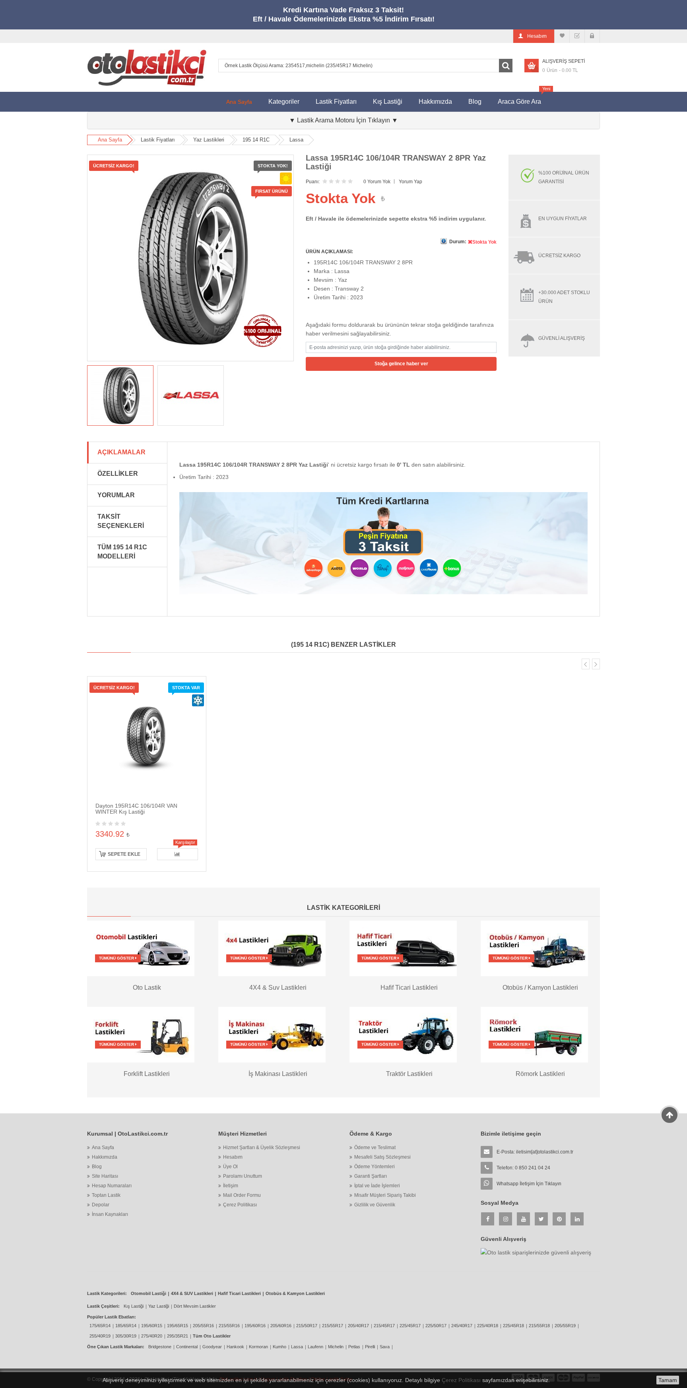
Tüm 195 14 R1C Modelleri (122, 552)
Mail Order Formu (242, 1195)
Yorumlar (116, 495)
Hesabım (233, 1157)
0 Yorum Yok (376, 181)
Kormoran (258, 1346)
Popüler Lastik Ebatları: (111, 1316)
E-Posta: (535, 1152)
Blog (474, 101)
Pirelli (370, 1346)
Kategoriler (283, 101)
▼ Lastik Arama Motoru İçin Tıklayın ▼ (343, 120)
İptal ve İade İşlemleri (377, 1185)
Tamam (667, 1380)
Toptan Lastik (106, 1195)
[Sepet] (577, 36)
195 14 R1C (256, 140)
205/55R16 (203, 1325)
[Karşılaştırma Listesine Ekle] (177, 854)
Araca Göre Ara (523, 98)
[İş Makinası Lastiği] (272, 1034)
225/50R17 (435, 1325)
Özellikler (117, 473)
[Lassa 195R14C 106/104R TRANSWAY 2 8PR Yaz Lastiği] (120, 395)
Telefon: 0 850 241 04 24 (523, 1168)
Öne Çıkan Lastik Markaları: (115, 1346)
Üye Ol (230, 1166)
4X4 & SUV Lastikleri (192, 1293)
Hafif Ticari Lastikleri (239, 1293)
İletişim (230, 1185)
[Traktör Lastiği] (403, 1034)
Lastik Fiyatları (336, 101)
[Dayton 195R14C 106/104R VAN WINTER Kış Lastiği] (146, 735)
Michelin (336, 1346)
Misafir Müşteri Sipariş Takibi (385, 1195)
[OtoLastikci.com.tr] (146, 67)
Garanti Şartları (370, 1176)
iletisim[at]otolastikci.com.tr (544, 1152)
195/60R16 (255, 1325)
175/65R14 (100, 1325)
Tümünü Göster (117, 958)
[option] (120, 395)
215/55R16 (229, 1325)
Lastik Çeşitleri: (103, 1306)
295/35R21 (177, 1336)
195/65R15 (177, 1325)
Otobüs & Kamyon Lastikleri (295, 1293)
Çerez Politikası (240, 1205)
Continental (187, 1346)
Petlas (354, 1346)
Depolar (100, 1205)
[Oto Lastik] (140, 947)
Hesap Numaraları (112, 1185)
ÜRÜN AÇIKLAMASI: (329, 251)
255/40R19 (100, 1336)
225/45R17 (410, 1325)
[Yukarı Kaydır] (669, 1115)
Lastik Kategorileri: (107, 1293)
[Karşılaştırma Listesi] (562, 36)
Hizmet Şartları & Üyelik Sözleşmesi (261, 1147)
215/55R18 (539, 1325)
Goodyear (212, 1346)
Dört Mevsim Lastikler (195, 1306)
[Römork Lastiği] (534, 1034)
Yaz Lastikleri (208, 140)
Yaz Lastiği (158, 1306)
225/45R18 (513, 1325)
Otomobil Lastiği (148, 1293)
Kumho (279, 1346)
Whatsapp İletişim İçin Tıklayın (529, 1183)
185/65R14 (125, 1325)
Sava (385, 1346)
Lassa (296, 140)
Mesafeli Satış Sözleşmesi (382, 1157)
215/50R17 (306, 1325)
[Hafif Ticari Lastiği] (403, 947)
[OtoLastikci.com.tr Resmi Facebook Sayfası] (488, 1219)
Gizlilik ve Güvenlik (374, 1205)
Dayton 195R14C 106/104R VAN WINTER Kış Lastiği (136, 809)
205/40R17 (358, 1325)
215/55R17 (332, 1325)
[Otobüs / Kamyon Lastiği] (534, 947)
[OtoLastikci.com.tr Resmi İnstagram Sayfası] (505, 1219)
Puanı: (313, 181)
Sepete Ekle (124, 854)
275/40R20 (151, 1336)
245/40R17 (461, 1325)
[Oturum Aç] (592, 36)
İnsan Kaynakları (110, 1214)
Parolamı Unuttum (242, 1176)
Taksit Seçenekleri (120, 521)
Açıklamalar (121, 452)
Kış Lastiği (387, 101)
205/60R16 (280, 1325)
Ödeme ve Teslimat (375, 1147)
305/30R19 (125, 1336)
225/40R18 (487, 1325)
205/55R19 (565, 1325)
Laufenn (315, 1346)
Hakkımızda (435, 101)
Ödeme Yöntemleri (374, 1166)
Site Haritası (105, 1176)
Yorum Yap (410, 181)
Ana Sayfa (239, 102)
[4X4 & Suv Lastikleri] (272, 947)
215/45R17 (384, 1325)
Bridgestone (159, 1346)
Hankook (235, 1346)
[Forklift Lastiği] (140, 1034)
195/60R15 (151, 1325)
